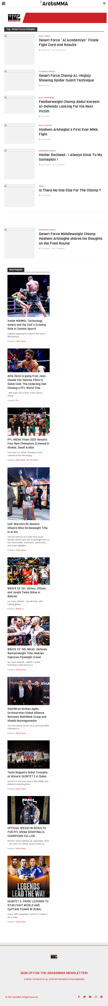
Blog (41, 98)
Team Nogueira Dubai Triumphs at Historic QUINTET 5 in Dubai (27, 774)
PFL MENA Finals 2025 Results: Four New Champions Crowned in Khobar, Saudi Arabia (28, 443)
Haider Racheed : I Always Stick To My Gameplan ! (70, 157)
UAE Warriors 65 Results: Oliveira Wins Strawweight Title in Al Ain (27, 528)
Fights (42, 126)
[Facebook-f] (79, 997)
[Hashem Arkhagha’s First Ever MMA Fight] (19, 133)
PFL (17, 400)
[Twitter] (84, 997)
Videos (52, 72)
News (41, 186)
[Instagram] (95, 997)
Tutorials (43, 72)
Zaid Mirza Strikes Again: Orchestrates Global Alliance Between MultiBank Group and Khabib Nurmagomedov (26, 715)
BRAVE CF (20, 609)
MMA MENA (20, 460)
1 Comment (59, 164)
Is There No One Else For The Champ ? (70, 190)
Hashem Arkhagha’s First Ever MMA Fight (68, 132)
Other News (21, 341)
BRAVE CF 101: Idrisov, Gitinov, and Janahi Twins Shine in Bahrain (26, 592)
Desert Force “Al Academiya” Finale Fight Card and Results (68, 42)
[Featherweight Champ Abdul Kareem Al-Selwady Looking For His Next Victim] (19, 104)
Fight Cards (44, 36)
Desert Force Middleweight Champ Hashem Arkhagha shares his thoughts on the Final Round (70, 239)
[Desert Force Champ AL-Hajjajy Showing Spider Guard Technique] (19, 79)
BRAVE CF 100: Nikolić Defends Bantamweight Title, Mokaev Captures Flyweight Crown (27, 653)
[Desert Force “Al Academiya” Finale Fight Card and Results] (19, 49)
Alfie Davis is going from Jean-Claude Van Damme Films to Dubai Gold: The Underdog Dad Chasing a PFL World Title (26, 382)
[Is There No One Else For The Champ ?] (19, 195)
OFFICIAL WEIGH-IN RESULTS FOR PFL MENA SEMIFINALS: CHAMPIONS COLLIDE (26, 832)
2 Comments (60, 50)
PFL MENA (34, 460)
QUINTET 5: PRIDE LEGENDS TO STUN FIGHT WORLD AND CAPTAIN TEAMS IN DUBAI (28, 905)
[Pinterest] (101, 997)
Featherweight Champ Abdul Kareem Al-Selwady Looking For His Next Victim (69, 106)
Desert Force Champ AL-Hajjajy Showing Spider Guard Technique (66, 78)
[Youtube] (90, 997)
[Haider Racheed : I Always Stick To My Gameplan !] (19, 164)
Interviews (49, 98)
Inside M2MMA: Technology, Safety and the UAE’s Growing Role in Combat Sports (26, 325)
